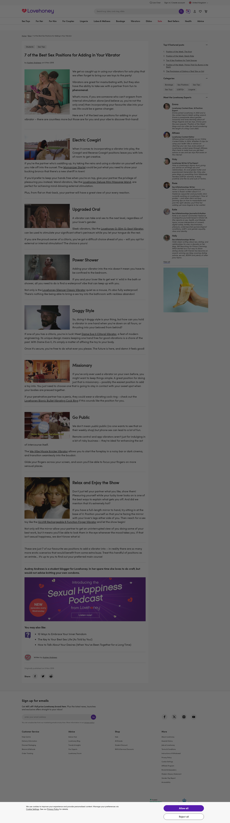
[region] (115, 812)
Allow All (183, 808)
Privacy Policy (53, 809)
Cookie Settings (32, 809)
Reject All (184, 816)
